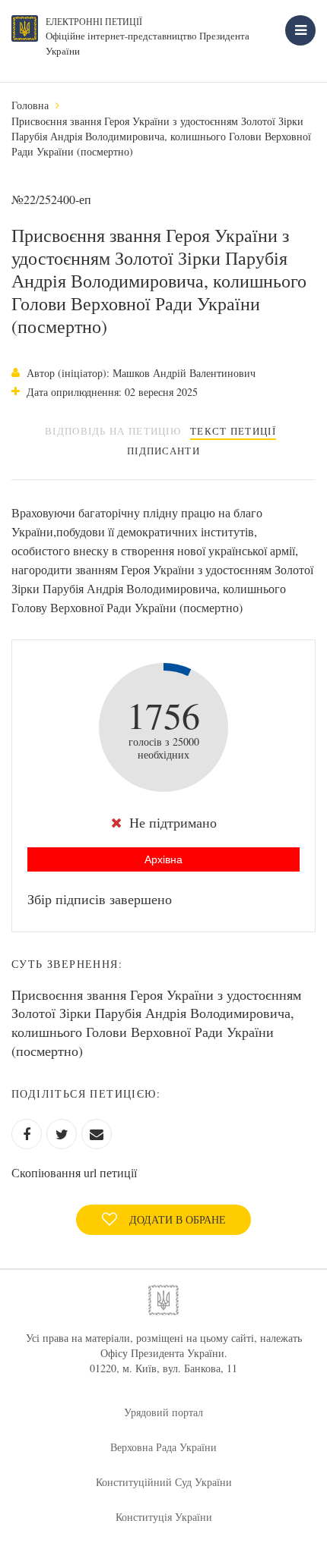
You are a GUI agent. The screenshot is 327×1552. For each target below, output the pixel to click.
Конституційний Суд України (164, 1482)
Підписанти (163, 450)
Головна (30, 105)
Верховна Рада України (163, 1447)
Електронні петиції (94, 21)
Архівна (163, 859)
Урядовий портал (163, 1412)
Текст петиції (233, 431)
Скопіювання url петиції (74, 1172)
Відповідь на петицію (113, 431)
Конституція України (164, 1517)
